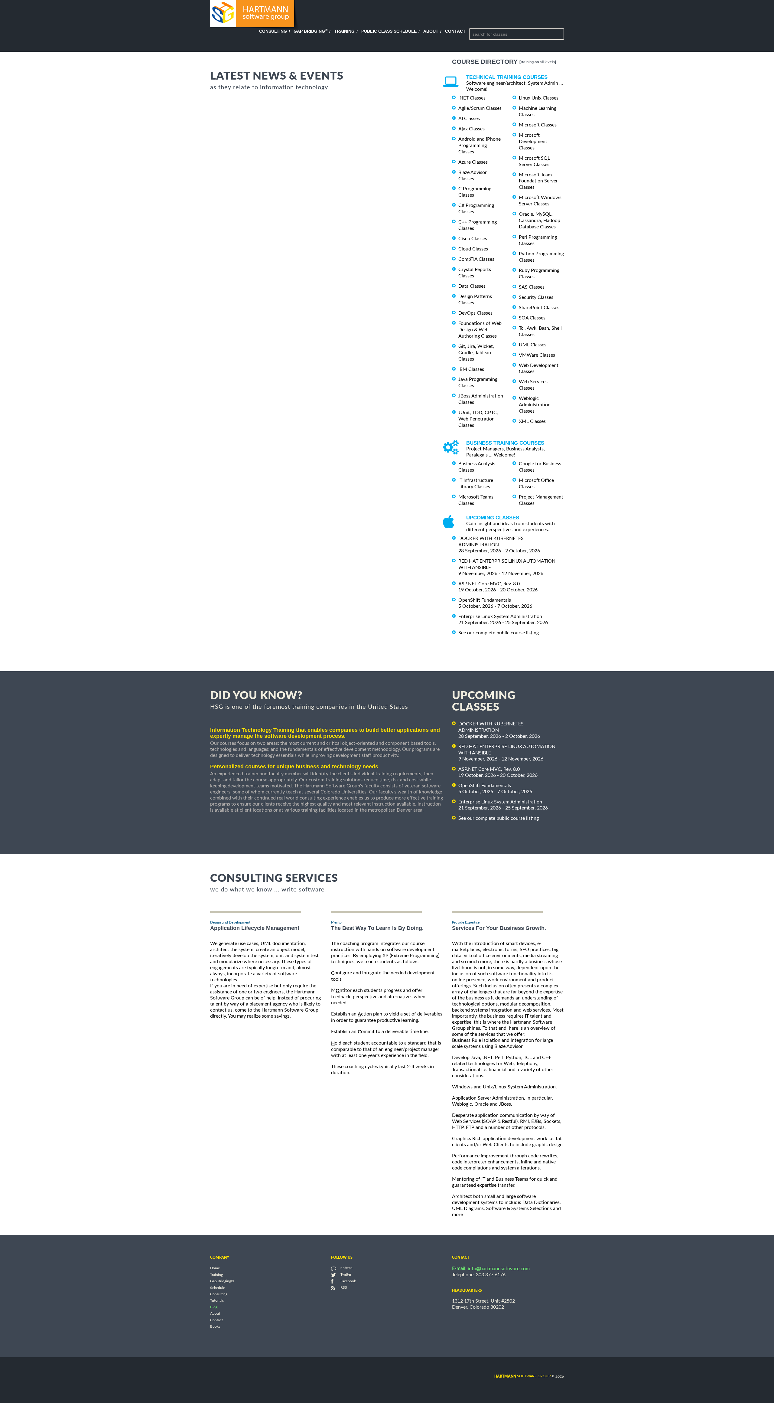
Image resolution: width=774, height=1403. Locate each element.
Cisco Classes (472, 238)
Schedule (217, 1288)
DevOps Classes (475, 313)
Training (344, 31)
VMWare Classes (537, 355)
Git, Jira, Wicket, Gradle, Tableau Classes (476, 352)
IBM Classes (471, 369)
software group (522, 1376)
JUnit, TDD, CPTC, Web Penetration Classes (478, 419)
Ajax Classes (471, 128)
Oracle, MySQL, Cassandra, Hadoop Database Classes (539, 220)
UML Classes (532, 344)
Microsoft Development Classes (533, 141)
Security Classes (536, 297)
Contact (455, 31)
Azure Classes (473, 162)
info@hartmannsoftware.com (499, 1268)
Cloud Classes (473, 249)
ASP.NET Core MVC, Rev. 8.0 (489, 583)
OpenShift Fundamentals (484, 600)
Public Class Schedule (389, 31)
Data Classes (472, 286)
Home (215, 1268)
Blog (213, 1307)
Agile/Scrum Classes (480, 108)
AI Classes (469, 118)
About (430, 31)
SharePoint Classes (539, 307)
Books (215, 1327)
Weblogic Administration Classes (535, 405)
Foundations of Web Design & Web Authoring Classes (480, 329)
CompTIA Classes (476, 259)
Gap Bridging (310, 31)
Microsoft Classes (538, 125)
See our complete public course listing (498, 632)
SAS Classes (532, 287)
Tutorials (217, 1301)
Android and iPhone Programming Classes (479, 145)
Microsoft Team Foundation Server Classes (538, 181)
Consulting (273, 31)
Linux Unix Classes (538, 98)
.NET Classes (472, 98)
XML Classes (532, 421)
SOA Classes (532, 318)
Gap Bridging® (222, 1281)
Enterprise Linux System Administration (500, 616)
